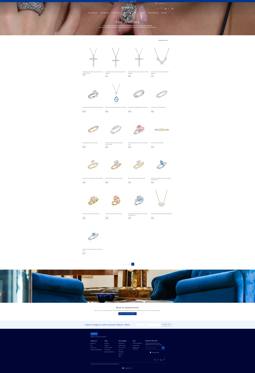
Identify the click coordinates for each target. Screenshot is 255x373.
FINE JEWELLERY (105, 12)
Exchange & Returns (109, 352)
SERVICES (164, 13)
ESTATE (134, 13)
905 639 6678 (98, 349)
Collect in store (108, 347)
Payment (106, 343)
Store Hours (121, 343)
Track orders (107, 349)
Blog (120, 356)
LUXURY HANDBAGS (153, 13)
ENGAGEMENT (115, 13)
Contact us (93, 343)
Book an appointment (127, 313)
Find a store (93, 347)
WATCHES (142, 13)
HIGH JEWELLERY (92, 13)
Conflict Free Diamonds (136, 348)
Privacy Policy (136, 345)
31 (129, 264)
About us (121, 354)
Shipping (106, 345)
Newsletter (121, 352)
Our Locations (122, 347)
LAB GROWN (126, 13)
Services (121, 349)
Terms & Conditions (137, 343)
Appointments (122, 345)
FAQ (91, 345)
